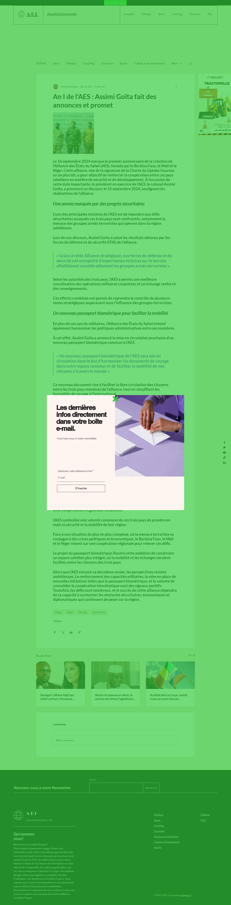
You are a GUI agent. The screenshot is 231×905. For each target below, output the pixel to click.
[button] (115, 399)
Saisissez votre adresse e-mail (75, 471)
